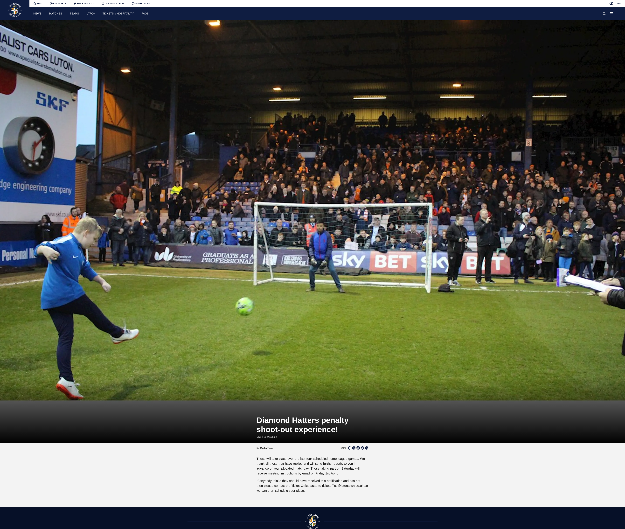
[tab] (37, 3)
